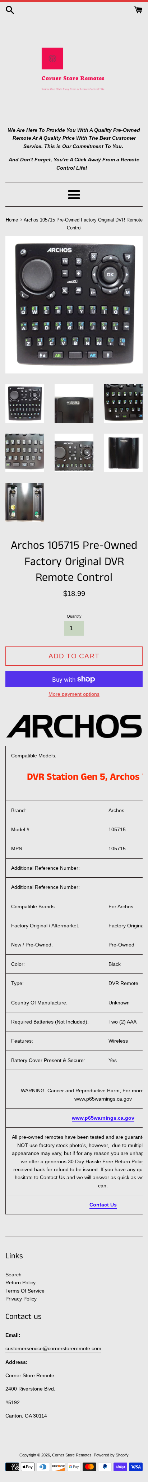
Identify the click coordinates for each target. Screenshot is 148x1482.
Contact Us (103, 1205)
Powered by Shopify (111, 1455)
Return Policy (20, 1282)
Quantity (74, 616)
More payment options (74, 694)
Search (13, 1274)
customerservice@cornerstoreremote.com (53, 1348)
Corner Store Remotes (72, 1455)
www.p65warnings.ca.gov (103, 1118)
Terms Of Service (25, 1291)
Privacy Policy (21, 1299)
